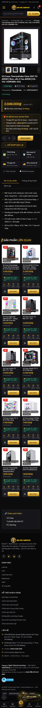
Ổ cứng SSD (6, 586)
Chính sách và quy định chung (12, 608)
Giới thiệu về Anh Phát (10, 597)
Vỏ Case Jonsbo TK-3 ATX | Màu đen (30, 369)
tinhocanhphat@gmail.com (14, 652)
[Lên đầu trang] (3, 697)
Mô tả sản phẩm (10, 181)
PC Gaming (11, 525)
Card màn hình (7, 575)
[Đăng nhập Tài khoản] (34, 7)
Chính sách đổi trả (8, 612)
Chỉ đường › (8, 639)
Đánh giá (7, 186)
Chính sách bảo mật (9, 624)
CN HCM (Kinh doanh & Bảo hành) (17, 635)
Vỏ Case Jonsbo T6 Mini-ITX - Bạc (9, 369)
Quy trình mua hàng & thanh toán (14, 620)
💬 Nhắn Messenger (27, 171)
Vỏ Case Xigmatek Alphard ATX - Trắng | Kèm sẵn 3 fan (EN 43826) (10, 318)
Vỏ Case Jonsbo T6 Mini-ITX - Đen (29, 317)
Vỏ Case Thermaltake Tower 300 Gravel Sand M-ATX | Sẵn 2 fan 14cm (11, 267)
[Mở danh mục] (4, 7)
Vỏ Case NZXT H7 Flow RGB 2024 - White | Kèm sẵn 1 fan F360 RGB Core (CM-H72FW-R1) (31, 267)
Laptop (4, 567)
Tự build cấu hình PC (15, 521)
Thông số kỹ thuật (29, 181)
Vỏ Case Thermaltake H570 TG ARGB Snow (30, 468)
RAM (3, 582)
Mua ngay (25, 138)
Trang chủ (5, 20)
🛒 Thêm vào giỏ (9, 171)
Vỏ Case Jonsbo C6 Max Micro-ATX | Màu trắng (31, 419)
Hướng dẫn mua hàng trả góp (12, 616)
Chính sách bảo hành (9, 601)
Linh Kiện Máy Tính (17, 20)
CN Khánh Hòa (10, 643)
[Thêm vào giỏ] (5, 291)
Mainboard (5, 579)
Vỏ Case (28, 20)
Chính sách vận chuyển (10, 605)
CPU (3, 571)
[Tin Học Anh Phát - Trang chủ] (21, 7)
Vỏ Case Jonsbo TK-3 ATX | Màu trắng (10, 419)
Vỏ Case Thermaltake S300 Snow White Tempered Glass (10, 469)
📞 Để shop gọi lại (14, 145)
